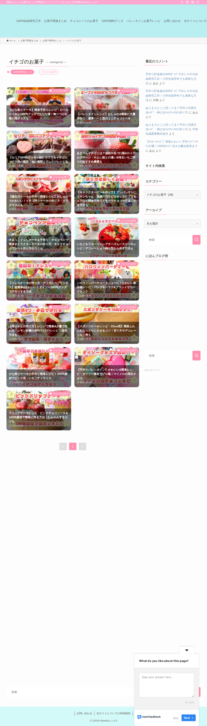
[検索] (198, 2)
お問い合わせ (84, 713)
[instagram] (187, 2)
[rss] (192, 2)
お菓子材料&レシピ (22, 72)
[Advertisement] (172, 520)
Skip (175, 717)
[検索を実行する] (196, 240)
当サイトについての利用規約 (113, 713)
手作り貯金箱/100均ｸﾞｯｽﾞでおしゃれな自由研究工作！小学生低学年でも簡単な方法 (172, 78)
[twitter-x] (182, 2)
